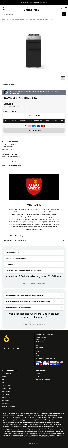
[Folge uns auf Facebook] (4, 348)
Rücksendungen (6, 397)
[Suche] (64, 14)
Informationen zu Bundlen (11, 165)
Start (3, 19)
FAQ (3, 382)
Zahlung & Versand (7, 385)
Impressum (5, 376)
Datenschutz (5, 394)
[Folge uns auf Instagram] (13, 348)
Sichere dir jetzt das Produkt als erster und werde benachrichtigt (34, 121)
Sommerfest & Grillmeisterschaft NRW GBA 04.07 (34, 2)
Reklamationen (6, 391)
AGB (3, 379)
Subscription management (43, 379)
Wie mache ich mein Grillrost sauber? (16, 240)
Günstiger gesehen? (9, 161)
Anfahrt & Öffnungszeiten (8, 406)
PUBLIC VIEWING (6, 373)
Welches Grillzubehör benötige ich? (15, 236)
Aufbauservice (6, 400)
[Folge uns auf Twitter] (9, 348)
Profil (37, 376)
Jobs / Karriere (6, 403)
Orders (38, 373)
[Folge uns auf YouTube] (18, 348)
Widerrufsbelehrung (7, 388)
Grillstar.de (36, 443)
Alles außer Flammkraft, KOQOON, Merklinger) (19, 19)
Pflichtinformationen (10, 141)
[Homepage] (6, 335)
